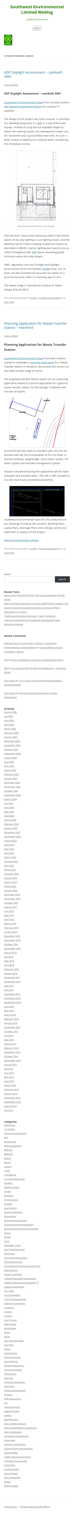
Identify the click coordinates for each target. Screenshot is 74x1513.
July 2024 (8, 803)
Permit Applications (14, 1365)
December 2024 (12, 782)
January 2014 (10, 1093)
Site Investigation (13, 1432)
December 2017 (12, 977)
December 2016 (12, 994)
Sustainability (11, 1452)
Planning (8, 1378)
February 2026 (11, 732)
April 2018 (9, 965)
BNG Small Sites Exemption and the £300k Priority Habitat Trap (36, 603)
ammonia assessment (15, 1133)
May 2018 (9, 960)
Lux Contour (10, 1320)
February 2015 (11, 1048)
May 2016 (9, 1010)
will (5, 659)
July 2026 (8, 716)
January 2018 (10, 973)
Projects (8, 1394)
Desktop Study (11, 1187)
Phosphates (10, 1373)
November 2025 (12, 745)
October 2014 (11, 1056)
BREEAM (8, 1154)
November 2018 (12, 940)
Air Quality (9, 1129)
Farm (6, 1241)
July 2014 (8, 1068)
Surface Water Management (18, 1448)
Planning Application (49, 548)
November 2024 (12, 786)
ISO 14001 (9, 1291)
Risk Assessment (12, 1398)
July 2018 (8, 956)
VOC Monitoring (12, 1477)
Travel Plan (9, 1465)
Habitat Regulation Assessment (20, 1278)
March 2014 (10, 1085)
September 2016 (12, 1002)
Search (7, 574)
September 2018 (12, 948)
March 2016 (10, 1014)
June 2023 (9, 844)
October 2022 (11, 861)
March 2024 (10, 819)
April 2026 (9, 724)
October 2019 (11, 902)
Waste (7, 1481)
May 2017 (9, 985)
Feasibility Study (12, 1245)
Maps (7, 1332)
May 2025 (9, 766)
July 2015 (8, 1035)
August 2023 (10, 840)
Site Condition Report (15, 1423)
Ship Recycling (11, 1419)
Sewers (7, 1415)
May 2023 (9, 849)
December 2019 (12, 894)
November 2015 (12, 1027)
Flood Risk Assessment (15, 1257)
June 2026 (9, 720)
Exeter (7, 1232)
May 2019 (9, 915)
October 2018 (11, 944)
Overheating (10, 1353)
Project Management (15, 1390)
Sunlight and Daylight (49, 297)
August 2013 (10, 1106)
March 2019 (10, 923)
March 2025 (10, 770)
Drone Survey (11, 1199)
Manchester (10, 1324)
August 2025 (10, 757)
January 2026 (10, 737)
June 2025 (9, 761)
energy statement (13, 1212)
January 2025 (10, 778)
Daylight (8, 1183)
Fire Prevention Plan (14, 1249)
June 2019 (9, 911)
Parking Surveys (12, 1357)
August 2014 (10, 1064)
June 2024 (9, 807)
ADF (34, 252)
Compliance (10, 1174)
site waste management (16, 1436)
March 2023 (10, 857)
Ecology (8, 1203)
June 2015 (9, 1039)
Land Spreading (12, 1295)
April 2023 (9, 853)
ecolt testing (10, 1208)
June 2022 (9, 865)
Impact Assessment (14, 1286)
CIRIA (7, 1170)
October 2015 (11, 1031)
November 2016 (12, 998)
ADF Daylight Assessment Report (23, 106)
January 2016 (10, 1023)
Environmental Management (19, 1224)
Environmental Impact (15, 1220)
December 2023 (12, 832)
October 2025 (11, 749)
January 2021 (10, 882)
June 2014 (9, 1072)
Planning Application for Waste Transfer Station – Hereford (35, 325)
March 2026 (10, 728)
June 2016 (9, 1006)
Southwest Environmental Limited (23, 102)
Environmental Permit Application (21, 1228)
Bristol (7, 1158)
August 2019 (10, 907)
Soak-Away (9, 1440)
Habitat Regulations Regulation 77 (21, 1282)
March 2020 (10, 886)
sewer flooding (11, 1411)
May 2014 (9, 1077)
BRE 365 (8, 1150)
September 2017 (12, 981)
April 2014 (9, 1081)
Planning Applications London (21, 540)
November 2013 (12, 1097)
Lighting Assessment (14, 1303)
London (46, 268)
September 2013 (12, 1101)
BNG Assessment (13, 1145)
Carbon (8, 1166)
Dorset (7, 1191)
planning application (42, 362)
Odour (7, 1349)
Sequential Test (12, 1407)
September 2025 (12, 753)
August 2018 (10, 952)
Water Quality (11, 1485)
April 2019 (9, 919)
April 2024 (9, 815)
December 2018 (12, 936)
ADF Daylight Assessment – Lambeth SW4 (33, 74)
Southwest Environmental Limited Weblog (37, 9)
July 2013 (8, 1110)
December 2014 (12, 1052)
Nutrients (9, 1344)
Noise (7, 1336)
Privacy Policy (10, 1506)
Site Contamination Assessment (20, 1427)
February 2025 (11, 774)
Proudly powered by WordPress (35, 1506)
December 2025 (12, 741)
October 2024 (11, 790)
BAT (6, 1137)
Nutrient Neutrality (14, 1340)
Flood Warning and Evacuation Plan (22, 1266)
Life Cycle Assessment (15, 1299)
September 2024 (12, 795)
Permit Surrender (13, 1369)
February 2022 (11, 873)
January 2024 (10, 828)
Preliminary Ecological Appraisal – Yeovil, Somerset (29, 616)
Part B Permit (11, 1361)
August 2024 (10, 799)
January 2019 (10, 931)
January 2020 (10, 890)
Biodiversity (10, 1141)
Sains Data (9, 680)
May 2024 (9, 811)
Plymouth (9, 1386)
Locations (9, 1307)
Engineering (10, 1216)
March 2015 (10, 1043)
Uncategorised (11, 1469)
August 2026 (10, 712)
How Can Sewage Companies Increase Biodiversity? (37, 659)
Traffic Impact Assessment (17, 1456)
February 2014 (11, 1089)
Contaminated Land (14, 1179)
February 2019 (11, 927)
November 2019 (12, 898)
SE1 (6, 1402)
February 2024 (11, 824)
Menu (37, 28)
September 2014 (12, 1060)
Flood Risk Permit (13, 1261)
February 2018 (11, 969)
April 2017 (9, 990)
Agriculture (9, 1125)
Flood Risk (9, 1253)
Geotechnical (10, 1270)
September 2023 (12, 836)
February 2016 (11, 1019)
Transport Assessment (15, 1461)
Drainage (8, 1195)
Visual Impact (11, 1473)
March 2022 (10, 869)
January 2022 (10, 878)
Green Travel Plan (13, 1274)
